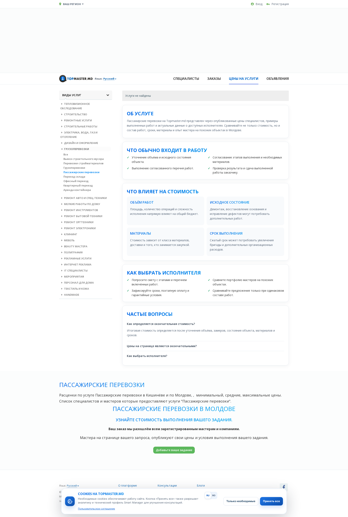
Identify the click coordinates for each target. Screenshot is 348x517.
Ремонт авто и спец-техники (85, 198)
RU (207, 495)
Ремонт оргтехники (78, 222)
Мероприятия (73, 276)
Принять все (271, 501)
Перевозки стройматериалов (83, 163)
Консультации (167, 485)
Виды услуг (71, 95)
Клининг (70, 234)
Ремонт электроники (79, 228)
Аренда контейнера (77, 190)
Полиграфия (73, 252)
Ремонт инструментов (80, 210)
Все (65, 154)
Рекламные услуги (77, 258)
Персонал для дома (78, 282)
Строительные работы (80, 126)
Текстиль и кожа (76, 288)
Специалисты (186, 78)
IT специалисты (75, 270)
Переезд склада (74, 176)
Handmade (71, 294)
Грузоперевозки (76, 149)
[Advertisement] (174, 40)
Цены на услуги (243, 78)
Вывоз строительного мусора (83, 159)
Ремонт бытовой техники (82, 216)
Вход (259, 4)
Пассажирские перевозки (81, 172)
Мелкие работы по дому (81, 204)
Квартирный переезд (78, 185)
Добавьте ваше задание (174, 450)
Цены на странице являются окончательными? (162, 346)
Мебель (69, 240)
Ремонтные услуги (77, 120)
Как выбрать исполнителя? (147, 356)
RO (213, 495)
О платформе (127, 485)
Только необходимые (240, 501)
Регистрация (280, 4)
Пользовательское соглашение (96, 508)
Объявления (277, 78)
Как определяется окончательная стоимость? (161, 324)
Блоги (201, 485)
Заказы (214, 78)
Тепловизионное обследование (75, 106)
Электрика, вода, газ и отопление (78, 135)
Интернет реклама (77, 264)
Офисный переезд (75, 181)
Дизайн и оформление (80, 143)
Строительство (75, 114)
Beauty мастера (75, 246)
